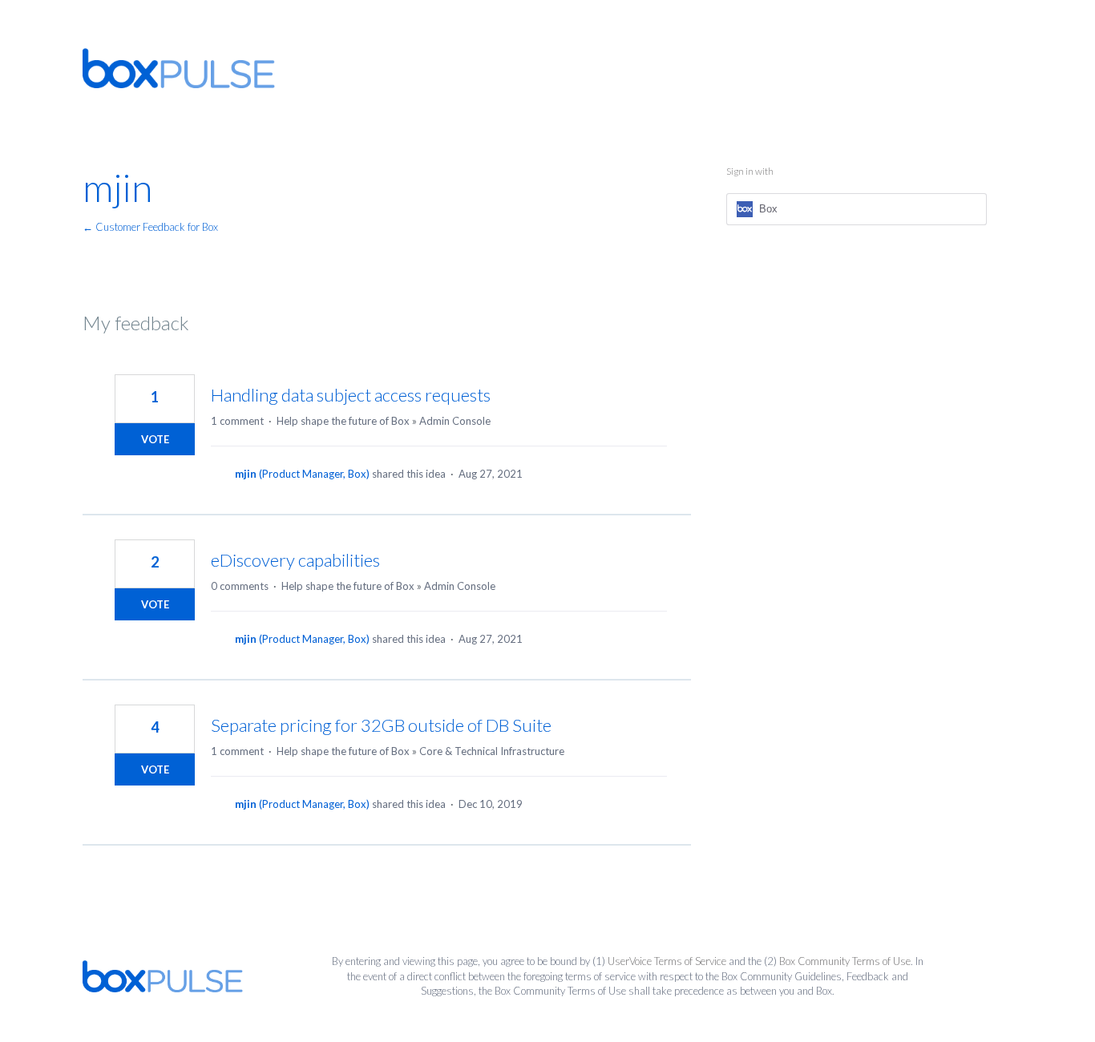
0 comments (240, 586)
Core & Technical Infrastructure (491, 751)
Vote (155, 439)
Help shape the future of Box (343, 420)
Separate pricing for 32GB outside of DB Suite (381, 725)
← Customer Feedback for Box (150, 226)
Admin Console (455, 420)
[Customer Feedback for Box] (179, 68)
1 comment (237, 420)
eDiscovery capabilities (295, 560)
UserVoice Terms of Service (667, 961)
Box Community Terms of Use (845, 961)
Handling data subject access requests (351, 395)
